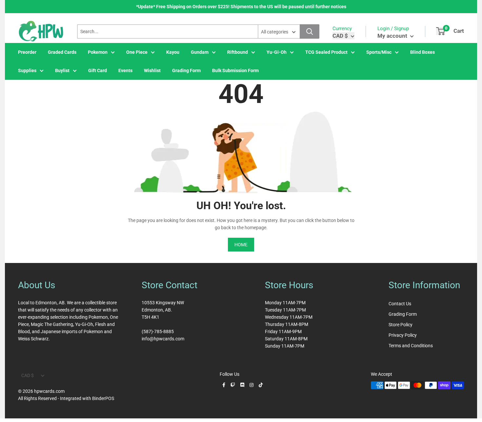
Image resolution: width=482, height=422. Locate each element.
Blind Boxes (422, 52)
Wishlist (152, 70)
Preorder (27, 52)
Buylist (62, 70)
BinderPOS (103, 398)
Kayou (172, 52)
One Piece (137, 52)
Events (125, 70)
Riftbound (237, 52)
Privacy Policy (403, 335)
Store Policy (400, 324)
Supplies (27, 70)
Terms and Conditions (411, 345)
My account (393, 35)
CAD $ (27, 375)
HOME (241, 244)
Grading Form (186, 70)
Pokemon (98, 52)
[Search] (309, 31)
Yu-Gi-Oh (277, 52)
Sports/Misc (379, 52)
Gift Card (97, 70)
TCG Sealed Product (326, 52)
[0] (440, 31)
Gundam (200, 52)
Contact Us (400, 303)
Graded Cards (62, 52)
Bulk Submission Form (235, 70)
